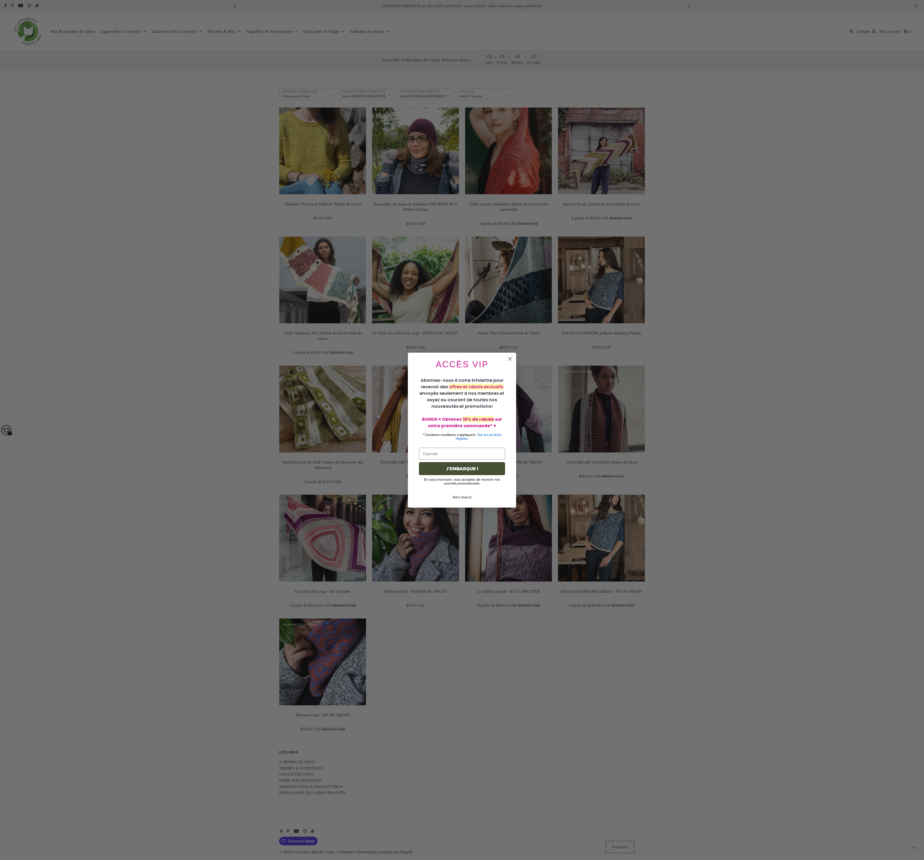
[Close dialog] (510, 359)
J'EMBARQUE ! (462, 468)
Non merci (462, 497)
